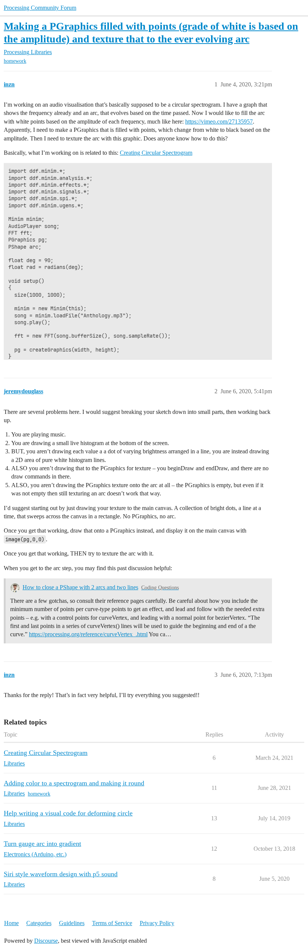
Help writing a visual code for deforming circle (68, 813)
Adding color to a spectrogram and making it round (74, 783)
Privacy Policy (157, 923)
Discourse (46, 940)
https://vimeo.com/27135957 (219, 121)
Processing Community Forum (40, 8)
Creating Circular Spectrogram (156, 152)
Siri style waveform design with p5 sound (61, 874)
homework (15, 61)
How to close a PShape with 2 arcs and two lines (80, 587)
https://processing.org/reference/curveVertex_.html (88, 634)
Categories (38, 923)
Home (11, 923)
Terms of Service (112, 923)
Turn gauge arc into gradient (42, 843)
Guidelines (72, 923)
